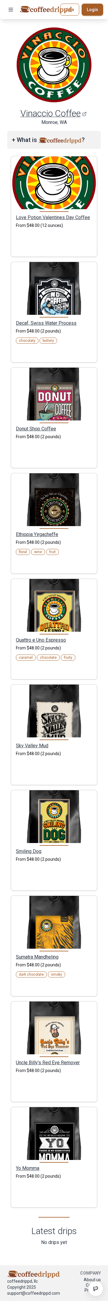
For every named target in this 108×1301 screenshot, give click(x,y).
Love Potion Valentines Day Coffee (53, 217)
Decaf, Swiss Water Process (46, 323)
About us (92, 1279)
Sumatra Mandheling (37, 956)
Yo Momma (27, 1168)
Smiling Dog (28, 851)
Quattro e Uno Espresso (41, 640)
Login (92, 9)
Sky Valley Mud (32, 745)
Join (69, 9)
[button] (11, 10)
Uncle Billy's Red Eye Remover (48, 1062)
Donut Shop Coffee (36, 428)
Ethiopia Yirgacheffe (37, 534)
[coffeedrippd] (46, 10)
